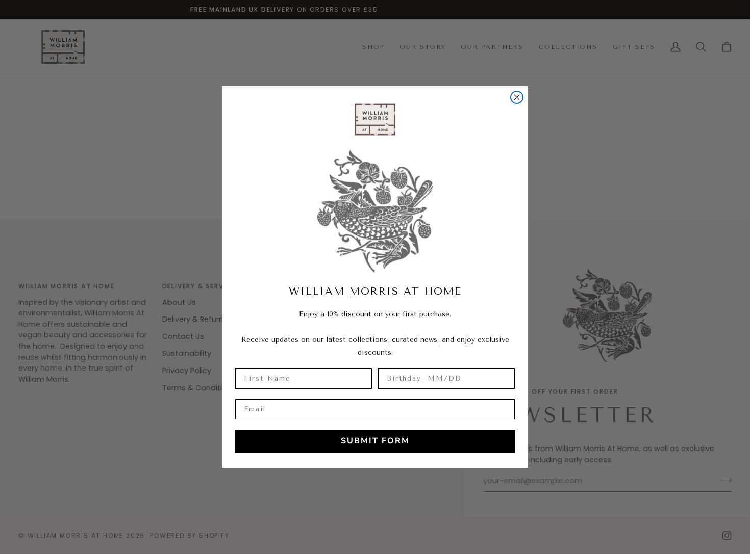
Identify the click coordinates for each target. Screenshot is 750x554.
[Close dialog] (517, 97)
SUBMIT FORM (375, 440)
